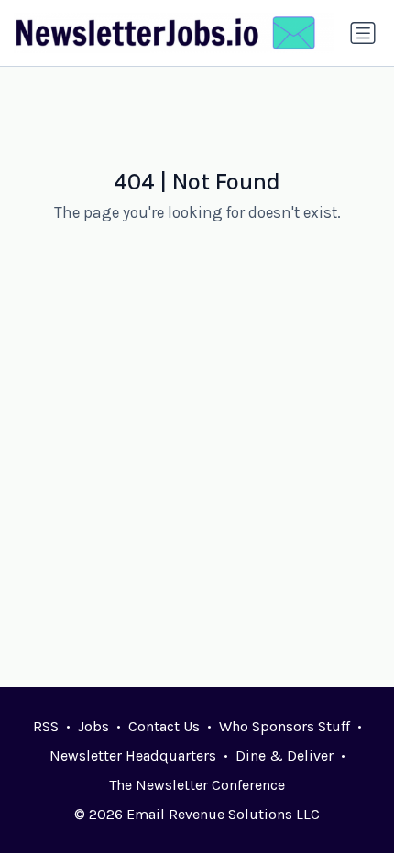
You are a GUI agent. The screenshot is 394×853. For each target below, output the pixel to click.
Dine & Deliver (284, 755)
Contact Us (164, 726)
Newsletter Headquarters (132, 755)
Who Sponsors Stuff (284, 726)
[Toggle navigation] (362, 33)
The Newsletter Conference (197, 785)
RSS (46, 726)
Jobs (93, 726)
